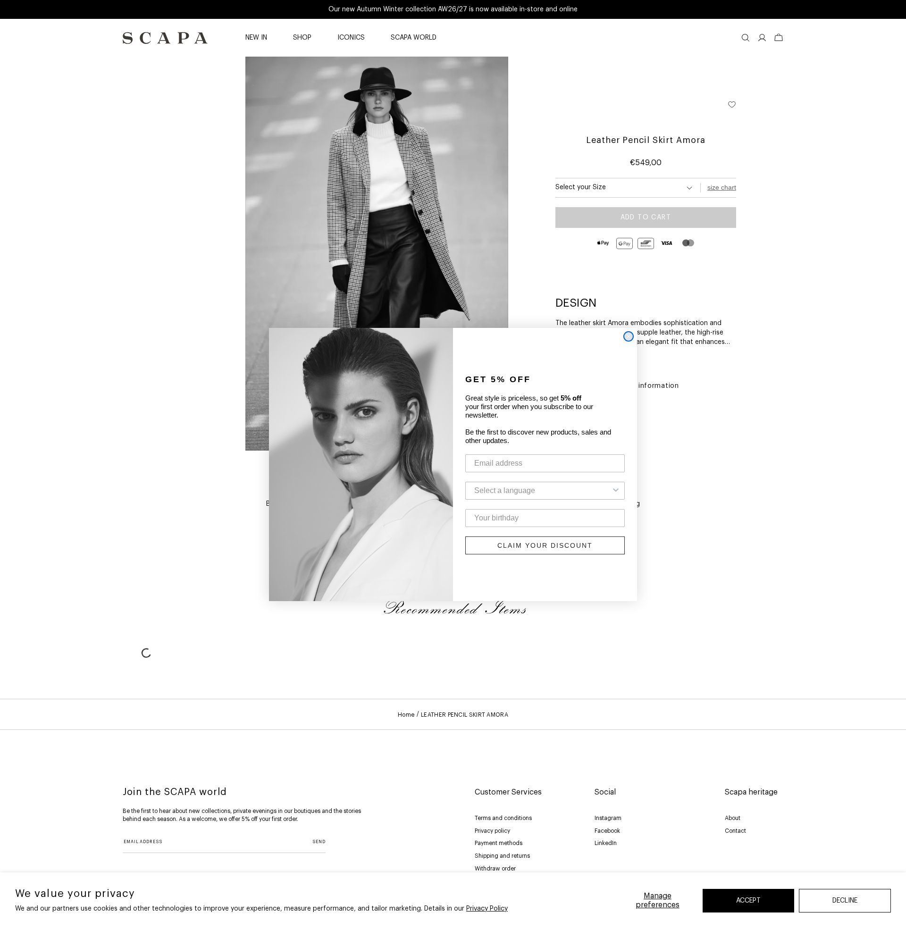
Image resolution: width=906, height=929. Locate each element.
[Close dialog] (628, 336)
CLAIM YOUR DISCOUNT (545, 545)
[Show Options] (616, 490)
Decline (844, 900)
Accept (748, 900)
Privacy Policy (487, 908)
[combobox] (542, 490)
